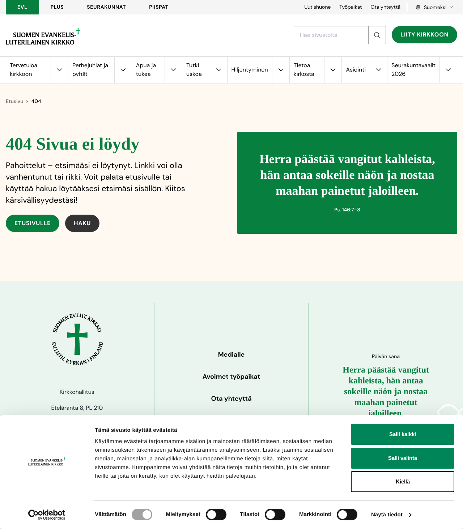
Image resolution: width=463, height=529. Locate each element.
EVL (22, 7)
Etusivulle (32, 223)
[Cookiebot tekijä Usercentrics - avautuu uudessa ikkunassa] (46, 514)
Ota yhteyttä (385, 7)
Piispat (159, 7)
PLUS (57, 7)
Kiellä (403, 481)
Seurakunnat (106, 7)
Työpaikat (350, 7)
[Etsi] (377, 35)
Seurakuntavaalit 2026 (413, 69)
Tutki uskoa (194, 69)
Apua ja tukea (146, 69)
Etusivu (14, 101)
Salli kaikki (402, 434)
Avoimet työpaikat (231, 376)
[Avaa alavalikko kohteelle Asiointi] (378, 70)
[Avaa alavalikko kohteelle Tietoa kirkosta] (332, 70)
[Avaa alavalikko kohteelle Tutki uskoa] (218, 70)
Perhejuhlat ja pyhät (90, 69)
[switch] (216, 514)
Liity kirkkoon (424, 34)
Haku (82, 223)
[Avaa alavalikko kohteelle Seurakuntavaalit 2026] (448, 70)
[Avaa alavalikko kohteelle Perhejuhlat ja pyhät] (123, 70)
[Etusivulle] (43, 36)
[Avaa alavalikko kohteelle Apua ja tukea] (173, 70)
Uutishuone (317, 7)
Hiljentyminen (250, 69)
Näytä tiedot (387, 515)
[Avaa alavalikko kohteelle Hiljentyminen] (280, 70)
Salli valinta (402, 458)
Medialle (231, 354)
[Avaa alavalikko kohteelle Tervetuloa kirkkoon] (59, 70)
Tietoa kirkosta (304, 69)
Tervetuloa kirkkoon (23, 69)
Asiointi (356, 69)
